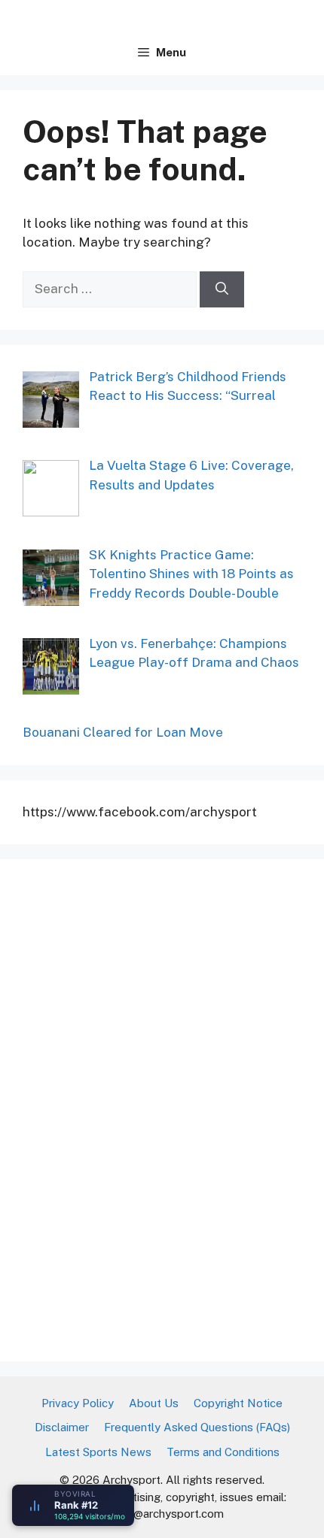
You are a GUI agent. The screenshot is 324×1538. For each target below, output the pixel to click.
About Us (154, 1403)
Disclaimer (62, 1427)
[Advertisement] (136, 1107)
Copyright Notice (238, 1403)
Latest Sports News (98, 1452)
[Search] (222, 289)
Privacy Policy (77, 1403)
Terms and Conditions (223, 1452)
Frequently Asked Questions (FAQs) (197, 1427)
